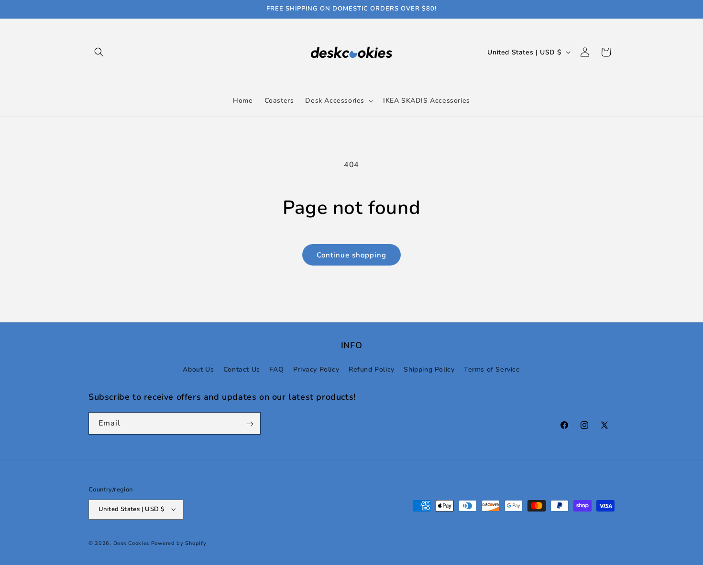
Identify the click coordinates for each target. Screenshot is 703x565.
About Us (198, 368)
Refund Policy (372, 368)
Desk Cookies (131, 542)
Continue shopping (351, 255)
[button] (99, 52)
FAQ (276, 368)
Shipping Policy (429, 368)
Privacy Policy (316, 368)
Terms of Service (492, 368)
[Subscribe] (249, 424)
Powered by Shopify (179, 542)
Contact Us (241, 368)
